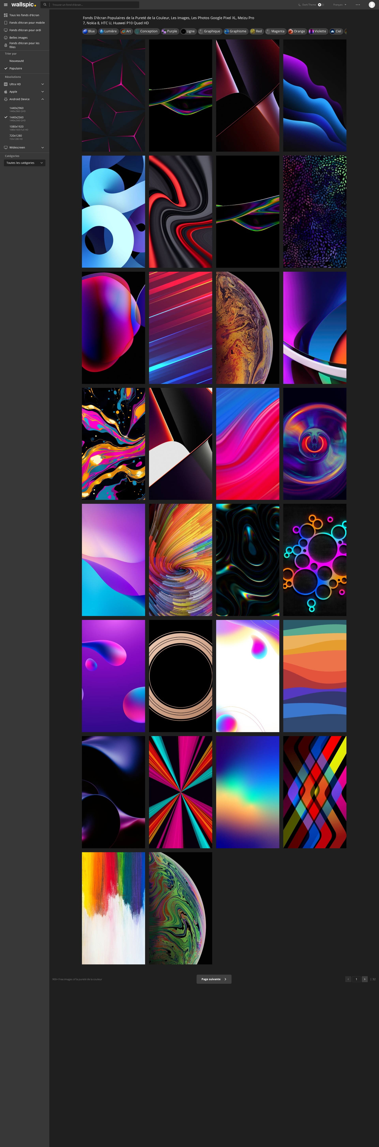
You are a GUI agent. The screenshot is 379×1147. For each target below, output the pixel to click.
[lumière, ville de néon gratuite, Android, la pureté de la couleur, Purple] (180, 328)
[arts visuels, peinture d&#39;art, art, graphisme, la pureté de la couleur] (113, 444)
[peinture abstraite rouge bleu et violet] (247, 444)
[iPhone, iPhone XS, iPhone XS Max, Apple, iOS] (180, 908)
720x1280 (15, 135)
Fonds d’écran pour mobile (27, 22)
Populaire (15, 68)
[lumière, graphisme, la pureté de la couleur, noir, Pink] (180, 792)
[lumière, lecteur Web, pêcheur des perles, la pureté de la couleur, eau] (113, 328)
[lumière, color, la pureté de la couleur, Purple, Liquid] (247, 212)
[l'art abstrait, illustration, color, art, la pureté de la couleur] (180, 95)
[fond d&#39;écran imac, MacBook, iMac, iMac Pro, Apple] (180, 560)
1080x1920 (16, 126)
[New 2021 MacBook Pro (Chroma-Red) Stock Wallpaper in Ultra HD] (180, 444)
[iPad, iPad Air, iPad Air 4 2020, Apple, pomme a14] (113, 212)
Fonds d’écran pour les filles (24, 45)
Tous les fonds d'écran (24, 15)
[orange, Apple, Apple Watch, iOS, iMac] (314, 676)
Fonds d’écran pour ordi (25, 30)
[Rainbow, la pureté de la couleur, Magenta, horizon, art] (247, 792)
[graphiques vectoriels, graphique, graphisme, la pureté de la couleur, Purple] (314, 444)
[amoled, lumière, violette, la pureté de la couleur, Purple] (314, 95)
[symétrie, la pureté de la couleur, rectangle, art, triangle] (314, 792)
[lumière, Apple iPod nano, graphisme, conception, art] (314, 560)
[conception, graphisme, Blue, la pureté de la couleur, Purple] (113, 676)
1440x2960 (16, 107)
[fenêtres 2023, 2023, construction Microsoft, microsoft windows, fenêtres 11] (113, 560)
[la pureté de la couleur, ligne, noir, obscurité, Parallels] (113, 95)
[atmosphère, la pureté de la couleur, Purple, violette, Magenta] (113, 792)
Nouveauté (16, 61)
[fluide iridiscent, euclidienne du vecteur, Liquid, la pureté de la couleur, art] (247, 560)
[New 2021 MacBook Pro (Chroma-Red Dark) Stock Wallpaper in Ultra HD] (247, 95)
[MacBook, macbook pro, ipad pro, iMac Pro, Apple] (180, 676)
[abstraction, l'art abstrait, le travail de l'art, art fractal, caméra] (314, 212)
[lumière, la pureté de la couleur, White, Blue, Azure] (247, 676)
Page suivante (211, 979)
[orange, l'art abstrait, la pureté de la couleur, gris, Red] (180, 212)
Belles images (18, 37)
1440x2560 (16, 117)
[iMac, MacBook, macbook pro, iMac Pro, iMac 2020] (314, 328)
